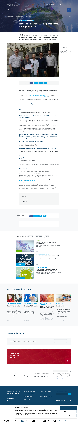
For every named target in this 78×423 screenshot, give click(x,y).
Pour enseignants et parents (42, 10)
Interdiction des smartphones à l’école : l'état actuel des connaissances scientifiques (63, 307)
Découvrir (23, 10)
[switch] (33, 421)
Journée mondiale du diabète (14, 303)
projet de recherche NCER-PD (42, 96)
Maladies (31, 303)
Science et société (27, 399)
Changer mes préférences (60, 341)
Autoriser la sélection (68, 411)
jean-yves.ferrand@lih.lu (28, 179)
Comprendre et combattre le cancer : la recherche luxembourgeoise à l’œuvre (47, 308)
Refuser (68, 415)
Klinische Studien (39, 236)
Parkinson (47, 236)
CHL (28, 28)
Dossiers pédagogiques (44, 398)
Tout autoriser (68, 407)
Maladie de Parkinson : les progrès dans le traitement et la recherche (31, 307)
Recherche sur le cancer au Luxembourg (46, 304)
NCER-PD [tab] (25, 201)
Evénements (26, 401)
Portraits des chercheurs (28, 396)
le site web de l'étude (30, 180)
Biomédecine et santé (29, 16)
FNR (31, 28)
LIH (24, 28)
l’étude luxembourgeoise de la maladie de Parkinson (40, 95)
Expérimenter (31, 10)
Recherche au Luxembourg (20, 16)
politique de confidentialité (61, 378)
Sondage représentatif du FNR (42, 254)
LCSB (26, 28)
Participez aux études (27, 398)
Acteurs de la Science (28, 394)
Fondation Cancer (43, 319)
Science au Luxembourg (13, 10)
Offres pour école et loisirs (45, 394)
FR (69, 4)
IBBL (29, 28)
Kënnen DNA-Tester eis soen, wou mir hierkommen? (46, 243)
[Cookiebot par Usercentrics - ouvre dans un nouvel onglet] (7, 421)
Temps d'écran (59, 303)
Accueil (69, 16)
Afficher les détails (62, 420)
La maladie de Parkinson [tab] (28, 199)
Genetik (38, 240)
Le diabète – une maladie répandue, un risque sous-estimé (14, 307)
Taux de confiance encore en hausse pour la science (47, 256)
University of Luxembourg (36, 28)
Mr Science (54, 10)
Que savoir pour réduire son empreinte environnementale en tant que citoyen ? (46, 270)
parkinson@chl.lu (39, 179)
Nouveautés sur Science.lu (13, 391)
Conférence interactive (41, 267)
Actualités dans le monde (13, 393)
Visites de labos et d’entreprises (46, 396)
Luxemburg (30, 236)
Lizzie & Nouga (42, 393)
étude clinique (45, 98)
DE (68, 4)
